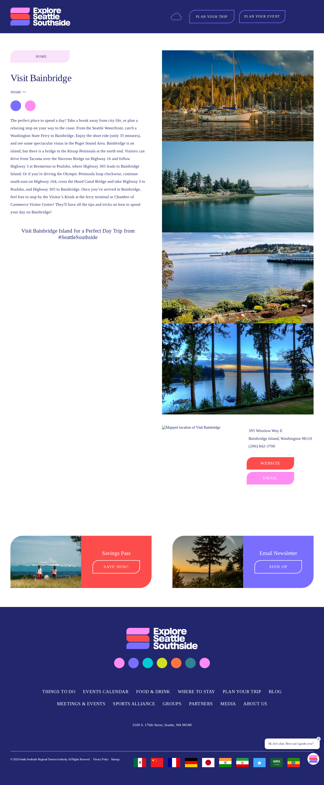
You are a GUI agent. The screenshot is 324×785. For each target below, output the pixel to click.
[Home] (40, 17)
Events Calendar (106, 691)
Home (41, 56)
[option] (139, 762)
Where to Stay (196, 691)
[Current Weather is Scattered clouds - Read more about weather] (176, 16)
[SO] (259, 762)
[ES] (139, 762)
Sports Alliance (134, 703)
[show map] (30, 105)
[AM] (293, 762)
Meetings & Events (81, 703)
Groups (172, 703)
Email (270, 478)
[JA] (208, 762)
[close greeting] (318, 739)
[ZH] (157, 762)
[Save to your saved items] (15, 105)
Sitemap (115, 759)
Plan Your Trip (242, 691)
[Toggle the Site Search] (295, 16)
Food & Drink (153, 691)
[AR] (276, 762)
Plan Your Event (262, 16)
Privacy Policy (101, 759)
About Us (255, 703)
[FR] (174, 762)
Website (270, 463)
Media (228, 703)
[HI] (225, 762)
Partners (201, 703)
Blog (275, 691)
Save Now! (116, 566)
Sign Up (278, 566)
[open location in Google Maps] (191, 427)
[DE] (191, 762)
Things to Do (58, 691)
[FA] (242, 762)
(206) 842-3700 (262, 446)
